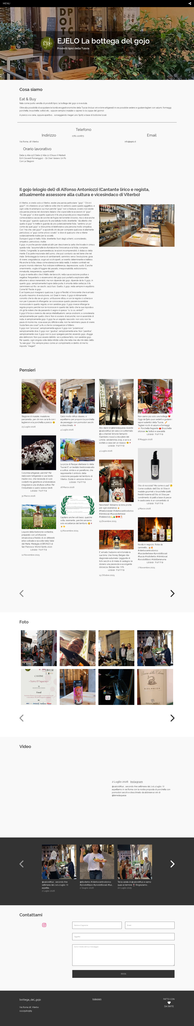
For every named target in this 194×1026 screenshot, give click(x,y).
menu (6, 3)
